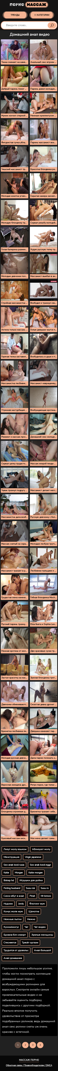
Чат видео (40, 927)
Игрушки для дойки (31, 880)
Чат (26, 927)
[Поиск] (52, 25)
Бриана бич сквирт (15, 935)
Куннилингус (11, 927)
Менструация (11, 857)
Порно (28, 4)
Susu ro (45, 888)
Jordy (21, 903)
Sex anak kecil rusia (14, 865)
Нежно (31, 919)
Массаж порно (29, 1060)
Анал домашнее (13, 958)
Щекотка (33, 911)
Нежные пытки (12, 919)
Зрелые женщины (42, 935)
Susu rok (30, 888)
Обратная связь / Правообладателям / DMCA (29, 1065)
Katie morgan (35, 872)
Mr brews (46, 896)
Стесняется (10, 942)
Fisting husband (12, 888)
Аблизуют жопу (41, 849)
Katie (6, 872)
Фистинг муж (37, 903)
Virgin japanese (33, 857)
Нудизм (8, 903)
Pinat (32, 896)
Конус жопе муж (13, 911)
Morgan (19, 872)
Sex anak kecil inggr (40, 865)
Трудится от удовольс (16, 950)
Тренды (15, 15)
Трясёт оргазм (30, 942)
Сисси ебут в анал (14, 896)
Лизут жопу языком (15, 849)
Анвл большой (42, 950)
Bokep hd (9, 880)
